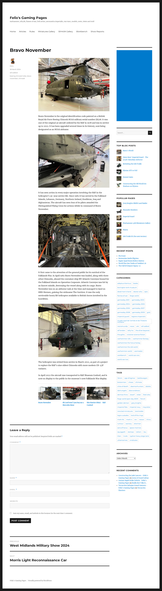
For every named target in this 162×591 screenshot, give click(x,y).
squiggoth (121, 432)
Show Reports (97, 31)
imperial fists (122, 407)
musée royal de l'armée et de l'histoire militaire (132, 321)
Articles (22, 31)
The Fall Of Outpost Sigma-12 (129, 266)
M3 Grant (122, 256)
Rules (32, 31)
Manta (125, 230)
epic (146, 292)
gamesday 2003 (138, 300)
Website (14, 501)
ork (137, 326)
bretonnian (121, 382)
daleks (148, 386)
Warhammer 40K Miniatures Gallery (136, 223)
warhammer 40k (124, 339)
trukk (125, 436)
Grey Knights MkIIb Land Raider (135, 203)
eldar (139, 395)
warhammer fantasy (141, 339)
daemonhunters (137, 386)
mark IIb (120, 419)
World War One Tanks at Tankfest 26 (132, 263)
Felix (12, 66)
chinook (22, 78)
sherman (137, 424)
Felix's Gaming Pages (28, 18)
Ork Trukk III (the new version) (135, 236)
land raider (139, 411)
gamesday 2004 (123, 304)
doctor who (137, 292)
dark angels (122, 390)
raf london (121, 330)
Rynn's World (128, 151)
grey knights (136, 403)
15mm (119, 378)
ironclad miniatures (125, 411)
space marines (135, 428)
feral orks (146, 395)
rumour (120, 424)
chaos (131, 382)
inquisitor (146, 407)
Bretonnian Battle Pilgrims (128, 258)
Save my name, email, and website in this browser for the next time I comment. (43, 513)
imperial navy (135, 407)
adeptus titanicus (124, 283)
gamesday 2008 (123, 312)
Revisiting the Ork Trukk (132, 164)
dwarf (132, 395)
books (135, 283)
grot (148, 312)
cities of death (122, 386)
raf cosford (14, 73)
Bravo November (44, 403)
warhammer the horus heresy (128, 343)
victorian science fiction (136, 334)
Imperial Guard (128, 217)
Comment (15, 442)
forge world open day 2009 (127, 399)
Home (13, 31)
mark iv (129, 419)
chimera (138, 382)
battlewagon (142, 378)
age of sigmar (130, 378)
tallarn (138, 432)
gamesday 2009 (138, 312)
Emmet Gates (128, 177)
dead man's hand (124, 292)
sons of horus (122, 428)
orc (135, 419)
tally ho (130, 330)
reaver (141, 419)
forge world (134, 296)
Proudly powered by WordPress (40, 581)
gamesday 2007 (138, 308)
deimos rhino (122, 395)
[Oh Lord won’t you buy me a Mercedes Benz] (74, 393)
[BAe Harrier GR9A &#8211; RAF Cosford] (98, 393)
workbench (121, 355)
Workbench (81, 31)
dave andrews (134, 390)
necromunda (122, 326)
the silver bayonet (142, 330)
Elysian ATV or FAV (130, 171)
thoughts (121, 334)
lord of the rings (137, 415)
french (142, 399)
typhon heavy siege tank (139, 436)
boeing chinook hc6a (18, 76)
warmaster (138, 351)
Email (13, 490)
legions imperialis (138, 316)
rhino (148, 419)
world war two (122, 359)
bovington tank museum (127, 287)
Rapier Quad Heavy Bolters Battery (131, 261)
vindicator (134, 440)
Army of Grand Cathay (140, 478)
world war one (134, 355)
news (132, 326)
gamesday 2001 (123, 300)
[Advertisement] (135, 85)
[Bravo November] (49, 393)
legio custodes (123, 415)
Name (13, 478)
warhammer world (124, 351)
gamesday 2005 (138, 304)
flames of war (122, 296)
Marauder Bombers (130, 210)
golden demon (123, 403)
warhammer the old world (127, 347)
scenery (129, 424)
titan (119, 436)
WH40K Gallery (65, 31)
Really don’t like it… (139, 483)
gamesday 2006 (123, 308)
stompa (131, 432)
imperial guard (123, 316)
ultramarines (122, 440)
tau (145, 432)
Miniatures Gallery (46, 31)
